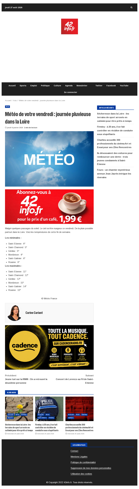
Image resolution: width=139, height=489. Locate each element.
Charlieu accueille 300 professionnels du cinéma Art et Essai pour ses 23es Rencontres (79, 409)
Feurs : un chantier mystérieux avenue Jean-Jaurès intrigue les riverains (114, 173)
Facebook (111, 86)
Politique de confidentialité (83, 462)
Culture (57, 86)
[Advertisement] (69, 58)
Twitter (98, 86)
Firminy (23, 414)
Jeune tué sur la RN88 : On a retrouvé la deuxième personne (26, 379)
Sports (23, 86)
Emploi (33, 86)
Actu (7, 106)
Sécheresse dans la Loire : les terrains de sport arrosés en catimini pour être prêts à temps (19, 409)
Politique (45, 86)
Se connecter (70, 92)
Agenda (68, 86)
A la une (10, 414)
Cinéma (84, 414)
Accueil (12, 86)
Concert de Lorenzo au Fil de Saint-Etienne (75, 379)
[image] (49, 206)
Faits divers (42, 418)
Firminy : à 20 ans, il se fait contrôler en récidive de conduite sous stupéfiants (49, 409)
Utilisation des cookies (81, 474)
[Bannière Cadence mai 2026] (49, 347)
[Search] (131, 7)
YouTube (124, 86)
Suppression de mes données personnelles (91, 468)
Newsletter (82, 86)
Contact (74, 451)
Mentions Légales (79, 457)
